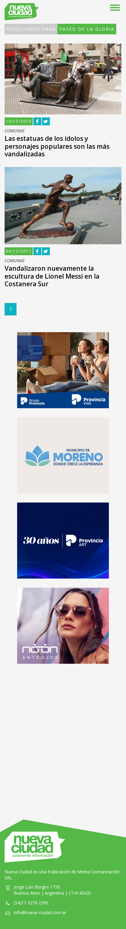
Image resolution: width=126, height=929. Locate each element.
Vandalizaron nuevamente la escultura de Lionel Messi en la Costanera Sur (52, 276)
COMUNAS (14, 131)
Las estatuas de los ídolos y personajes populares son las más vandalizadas (57, 146)
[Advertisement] (63, 735)
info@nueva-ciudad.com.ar (40, 912)
